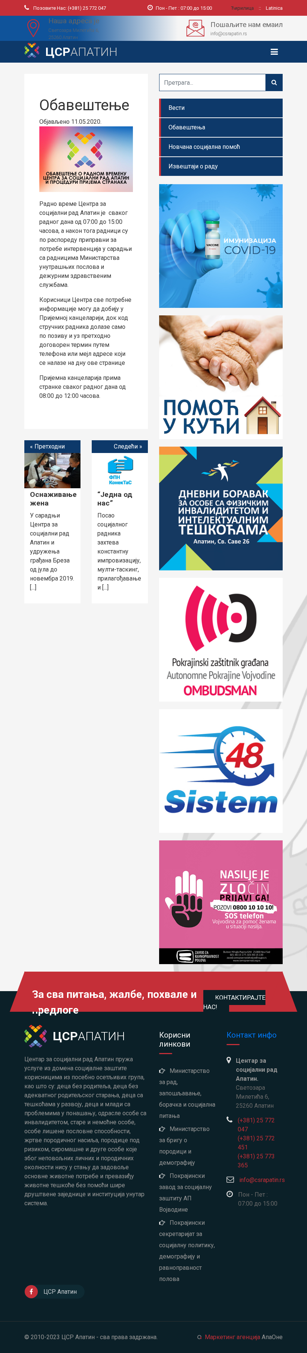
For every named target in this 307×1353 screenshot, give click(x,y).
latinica (274, 8)
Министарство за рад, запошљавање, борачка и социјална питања (187, 1093)
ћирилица (243, 8)
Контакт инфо (252, 1035)
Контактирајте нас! (234, 1002)
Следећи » (128, 446)
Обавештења (186, 127)
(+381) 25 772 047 (69, 8)
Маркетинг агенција (232, 1337)
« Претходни (47, 446)
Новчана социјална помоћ (204, 146)
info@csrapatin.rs (262, 1180)
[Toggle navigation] (274, 52)
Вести (176, 107)
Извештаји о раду (193, 166)
